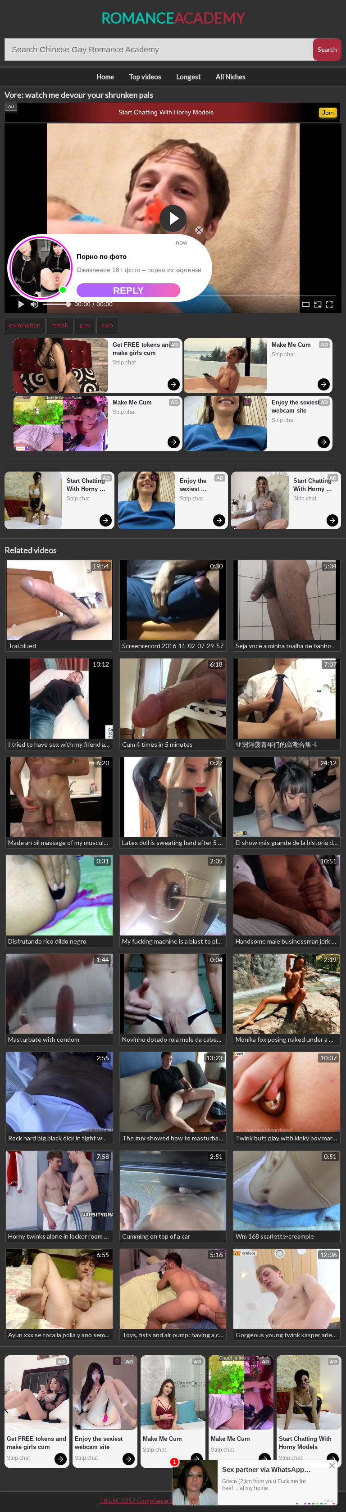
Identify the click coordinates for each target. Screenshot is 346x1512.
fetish (60, 325)
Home (105, 77)
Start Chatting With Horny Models (166, 112)
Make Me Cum (132, 402)
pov (85, 325)
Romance (173, 18)
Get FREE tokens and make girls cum (143, 348)
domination (25, 325)
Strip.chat (124, 362)
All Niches (231, 77)
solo (107, 325)
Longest (188, 77)
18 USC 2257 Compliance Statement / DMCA (160, 1500)
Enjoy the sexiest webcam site (296, 406)
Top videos (145, 77)
